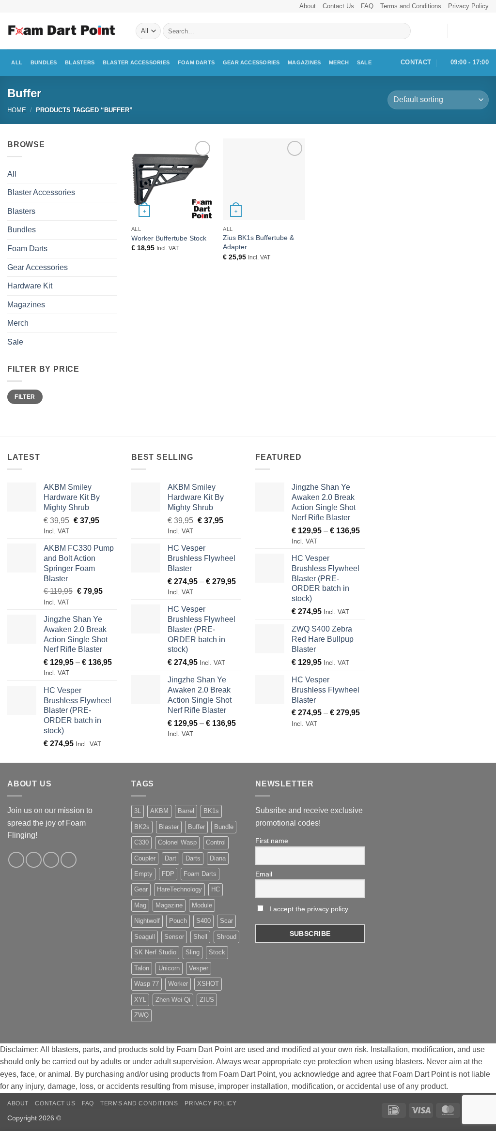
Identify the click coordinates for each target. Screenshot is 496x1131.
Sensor (174, 936)
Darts (193, 858)
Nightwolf (147, 920)
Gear (141, 889)
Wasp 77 (146, 983)
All (16, 62)
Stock (217, 952)
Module (202, 905)
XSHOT (208, 983)
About (307, 6)
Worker (178, 983)
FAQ (367, 6)
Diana (218, 858)
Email (263, 874)
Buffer (196, 826)
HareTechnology (179, 889)
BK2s (142, 826)
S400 (203, 920)
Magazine (169, 905)
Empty (143, 873)
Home (16, 110)
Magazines (304, 62)
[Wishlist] (436, 31)
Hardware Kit (29, 286)
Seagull (144, 936)
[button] (460, 31)
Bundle (223, 826)
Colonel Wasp (177, 842)
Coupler (144, 858)
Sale (364, 62)
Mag (140, 905)
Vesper (198, 968)
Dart (170, 858)
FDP (168, 873)
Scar (226, 920)
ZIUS (207, 999)
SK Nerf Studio (155, 952)
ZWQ (141, 1015)
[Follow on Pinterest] (69, 860)
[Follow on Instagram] (34, 860)
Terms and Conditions (410, 6)
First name (271, 840)
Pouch (178, 920)
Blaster (169, 826)
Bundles (44, 62)
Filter (25, 396)
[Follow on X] (51, 860)
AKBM (159, 810)
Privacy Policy (468, 6)
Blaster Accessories (136, 62)
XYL (140, 999)
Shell (200, 936)
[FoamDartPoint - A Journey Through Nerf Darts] (64, 31)
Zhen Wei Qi (172, 999)
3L (137, 810)
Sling (193, 952)
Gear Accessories (251, 62)
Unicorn (169, 968)
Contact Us (338, 6)
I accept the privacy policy (307, 909)
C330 (141, 842)
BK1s (211, 810)
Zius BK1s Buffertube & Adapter (258, 242)
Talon (141, 968)
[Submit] (402, 31)
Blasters (79, 62)
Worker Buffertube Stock (168, 238)
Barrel (186, 810)
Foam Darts (196, 62)
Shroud (226, 936)
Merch (339, 62)
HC (215, 889)
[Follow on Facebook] (16, 860)
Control (216, 842)
